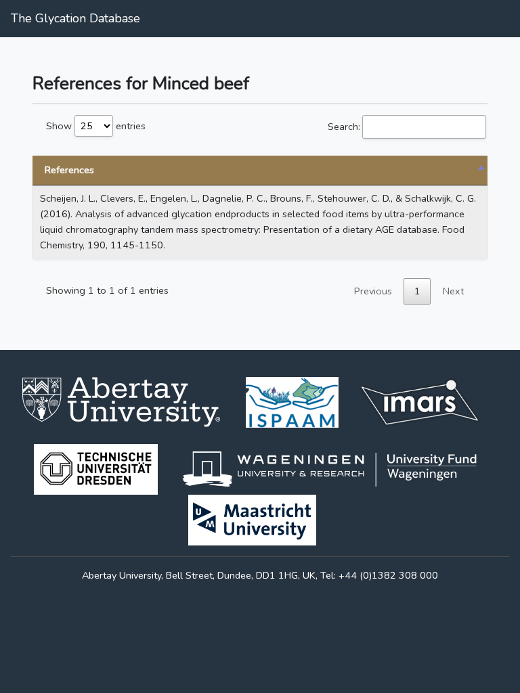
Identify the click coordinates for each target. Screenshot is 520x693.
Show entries (96, 126)
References (69, 170)
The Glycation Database (75, 18)
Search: (344, 126)
